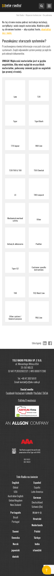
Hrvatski (37, 519)
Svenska (16, 537)
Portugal (15, 521)
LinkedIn (29, 393)
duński (15, 556)
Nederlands (37, 525)
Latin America (37, 492)
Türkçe (37, 537)
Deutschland (37, 502)
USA (15, 492)
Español (37, 482)
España (37, 487)
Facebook (10, 393)
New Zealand (15, 505)
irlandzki (37, 550)
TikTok (45, 393)
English (15, 482)
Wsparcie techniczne (33, 15)
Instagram (19, 393)
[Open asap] (46, 570)
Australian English (15, 496)
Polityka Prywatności (27, 400)
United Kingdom (15, 500)
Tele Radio (20, 15)
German (37, 497)
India (37, 544)
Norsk (15, 544)
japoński (15, 550)
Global (15, 487)
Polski (37, 531)
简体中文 (37, 512)
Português (15, 512)
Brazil (15, 517)
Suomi (15, 531)
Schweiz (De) (37, 507)
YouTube (38, 393)
